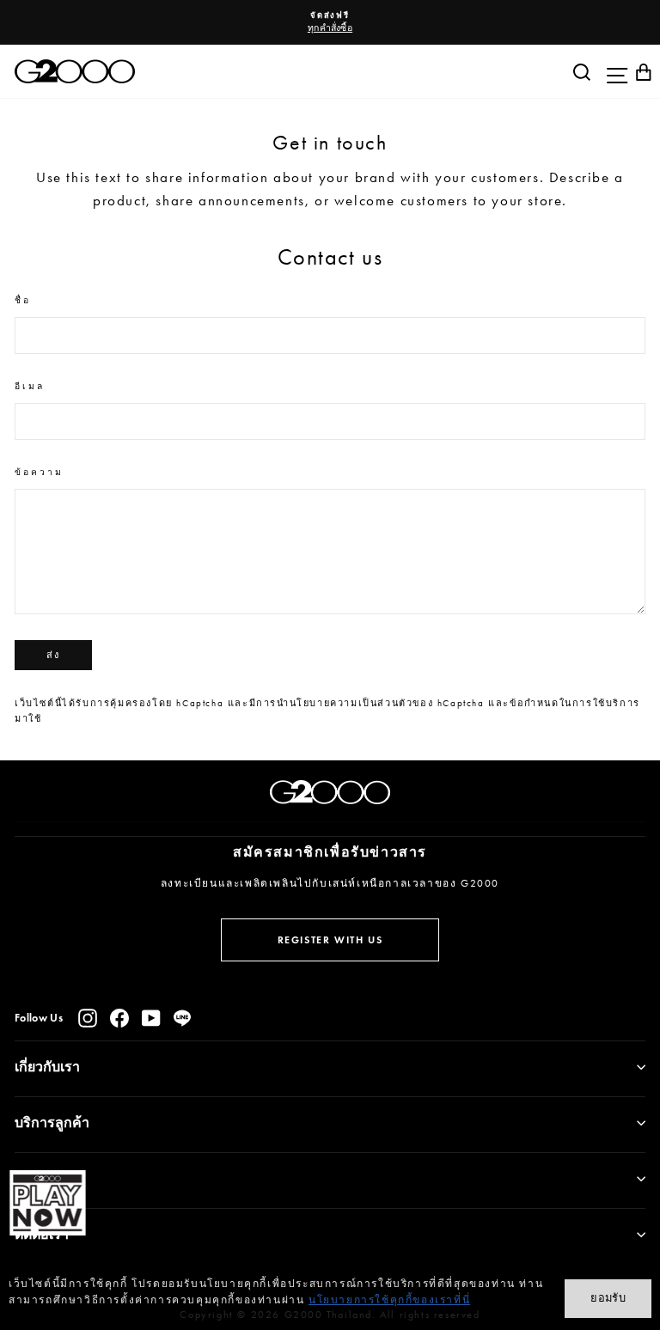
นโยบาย (39, 1178)
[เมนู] (612, 71)
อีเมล (30, 386)
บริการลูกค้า (52, 1122)
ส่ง (52, 655)
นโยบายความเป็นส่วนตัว (351, 703)
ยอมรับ (608, 1298)
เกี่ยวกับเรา (47, 1067)
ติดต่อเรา (42, 1234)
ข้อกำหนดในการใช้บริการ (575, 703)
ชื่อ (23, 300)
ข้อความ (39, 472)
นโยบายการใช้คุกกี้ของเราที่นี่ (389, 1300)
